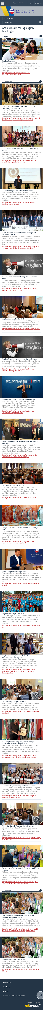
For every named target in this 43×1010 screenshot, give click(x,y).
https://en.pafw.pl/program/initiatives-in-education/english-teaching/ (16, 73)
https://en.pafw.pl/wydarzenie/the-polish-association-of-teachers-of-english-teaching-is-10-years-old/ (21, 119)
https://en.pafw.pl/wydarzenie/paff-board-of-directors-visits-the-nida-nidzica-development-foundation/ (20, 247)
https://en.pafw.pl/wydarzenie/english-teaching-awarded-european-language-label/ (18, 542)
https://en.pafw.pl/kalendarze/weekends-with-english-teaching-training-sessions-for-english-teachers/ (20, 930)
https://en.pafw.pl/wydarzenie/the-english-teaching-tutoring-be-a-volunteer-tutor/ (20, 289)
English (38, 3)
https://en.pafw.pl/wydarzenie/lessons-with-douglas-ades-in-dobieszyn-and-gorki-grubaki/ (20, 882)
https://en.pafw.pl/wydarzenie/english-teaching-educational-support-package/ (18, 412)
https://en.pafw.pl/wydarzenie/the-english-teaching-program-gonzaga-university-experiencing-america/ (20, 756)
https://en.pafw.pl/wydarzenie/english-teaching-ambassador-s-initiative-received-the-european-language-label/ (18, 671)
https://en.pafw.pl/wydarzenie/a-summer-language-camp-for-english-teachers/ (19, 796)
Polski (31, 3)
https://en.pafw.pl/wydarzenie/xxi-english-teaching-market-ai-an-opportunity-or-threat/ (19, 161)
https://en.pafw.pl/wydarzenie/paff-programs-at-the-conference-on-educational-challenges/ (20, 456)
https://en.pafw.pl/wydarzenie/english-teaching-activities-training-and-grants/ (18, 370)
